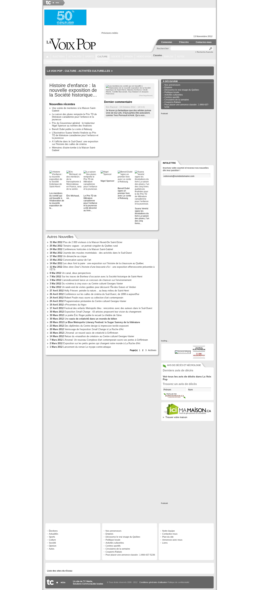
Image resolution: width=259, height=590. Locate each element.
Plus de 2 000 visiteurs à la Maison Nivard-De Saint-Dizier (86, 242)
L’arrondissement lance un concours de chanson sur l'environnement (90, 280)
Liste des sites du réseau (59, 571)
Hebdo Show (144, 56)
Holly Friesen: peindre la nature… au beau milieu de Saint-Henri (89, 290)
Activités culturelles (122, 61)
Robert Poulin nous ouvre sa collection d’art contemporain (86, 297)
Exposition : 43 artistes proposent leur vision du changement (95, 311)
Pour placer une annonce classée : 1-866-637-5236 (130, 555)
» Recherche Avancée (204, 52)
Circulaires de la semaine (176, 99)
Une (83, 318)
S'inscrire (184, 42)
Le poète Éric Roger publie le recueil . (86, 315)
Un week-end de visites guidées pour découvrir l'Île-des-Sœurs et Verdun (93, 287)
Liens (165, 543)
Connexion (166, 42)
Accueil (47, 56)
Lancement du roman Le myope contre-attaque (80, 347)
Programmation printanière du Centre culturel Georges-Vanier (88, 301)
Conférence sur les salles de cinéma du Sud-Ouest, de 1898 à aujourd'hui (94, 294)
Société (115, 56)
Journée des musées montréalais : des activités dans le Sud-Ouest (91, 252)
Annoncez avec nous (172, 540)
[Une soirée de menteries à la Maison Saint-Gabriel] (73, 180)
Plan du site (168, 537)
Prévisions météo (109, 33)
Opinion (128, 56)
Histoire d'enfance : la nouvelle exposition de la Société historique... (73, 90)
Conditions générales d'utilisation (153, 582)
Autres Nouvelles (60, 237)
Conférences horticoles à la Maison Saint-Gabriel (81, 249)
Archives (152, 350)
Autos (180, 56)
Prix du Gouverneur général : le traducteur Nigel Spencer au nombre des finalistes (73, 124)
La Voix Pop (54, 70)
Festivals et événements (75, 61)
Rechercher (162, 48)
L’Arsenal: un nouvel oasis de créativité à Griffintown (84, 332)
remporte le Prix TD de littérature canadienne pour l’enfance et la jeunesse (74, 117)
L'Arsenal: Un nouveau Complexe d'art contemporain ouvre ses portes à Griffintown (99, 340)
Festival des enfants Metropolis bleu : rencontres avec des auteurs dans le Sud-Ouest (101, 308)
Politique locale (171, 92)
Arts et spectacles (100, 61)
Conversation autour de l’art (70, 260)
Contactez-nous (204, 42)
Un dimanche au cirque (68, 256)
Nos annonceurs (172, 85)
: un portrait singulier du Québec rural (84, 245)
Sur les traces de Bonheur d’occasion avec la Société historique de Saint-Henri (96, 276)
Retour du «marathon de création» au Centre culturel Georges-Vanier (92, 336)
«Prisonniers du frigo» (68, 304)
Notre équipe (168, 531)
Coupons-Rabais (172, 102)
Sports (89, 56)
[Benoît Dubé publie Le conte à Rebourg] (125, 177)
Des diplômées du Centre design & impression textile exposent (89, 325)
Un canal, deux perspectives (70, 273)
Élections (59, 56)
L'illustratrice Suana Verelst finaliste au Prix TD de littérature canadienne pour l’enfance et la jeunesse (75, 135)
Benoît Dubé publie (72, 129)
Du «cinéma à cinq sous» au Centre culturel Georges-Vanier (86, 283)
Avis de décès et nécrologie (184, 365)
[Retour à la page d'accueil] (71, 50)
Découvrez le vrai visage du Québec (181, 90)
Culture (102, 56)
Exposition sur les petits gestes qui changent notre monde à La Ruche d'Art (95, 343)
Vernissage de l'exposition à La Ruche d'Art (87, 329)
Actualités (74, 56)
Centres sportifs (171, 97)
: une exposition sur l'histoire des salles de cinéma (75, 142)
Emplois (168, 56)
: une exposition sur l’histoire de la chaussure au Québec (97, 263)
